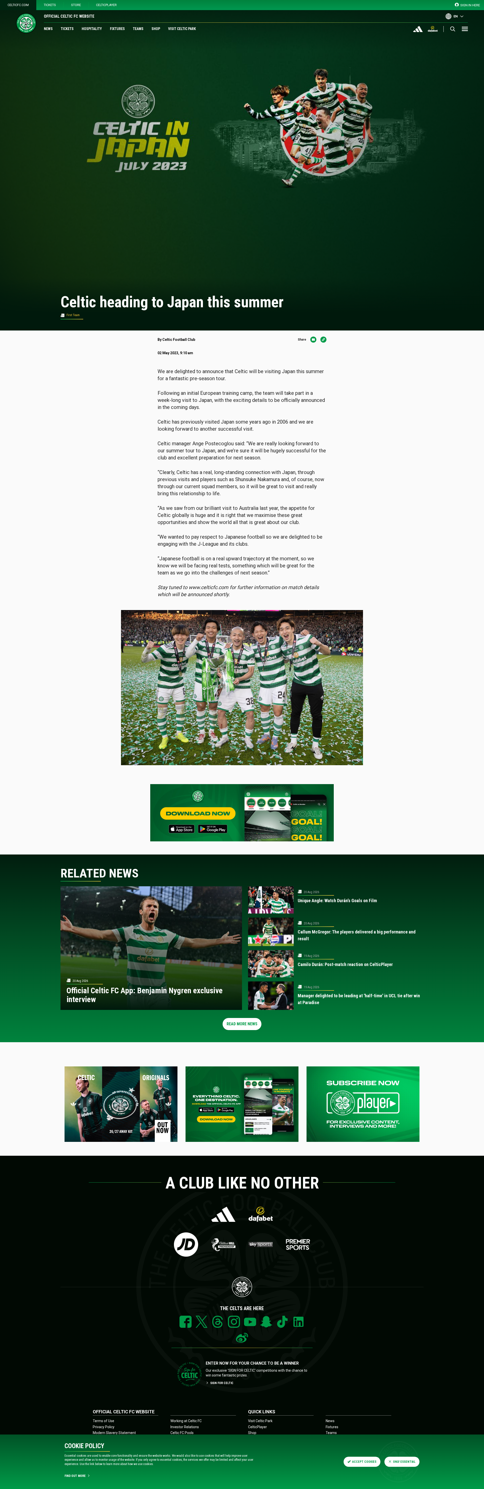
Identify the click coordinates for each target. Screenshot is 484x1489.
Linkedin (298, 1322)
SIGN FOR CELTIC (221, 1383)
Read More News (242, 1024)
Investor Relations (184, 1427)
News (48, 29)
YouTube (250, 1322)
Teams (138, 29)
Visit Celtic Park (182, 29)
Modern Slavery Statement (114, 1433)
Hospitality (92, 29)
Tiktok (282, 1322)
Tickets (50, 5)
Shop (156, 29)
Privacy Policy (103, 1427)
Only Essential (404, 1462)
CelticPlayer (106, 5)
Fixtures (117, 29)
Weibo (242, 1338)
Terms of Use (103, 1421)
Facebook (185, 1322)
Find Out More (75, 1476)
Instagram (234, 1322)
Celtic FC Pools (182, 1433)
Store (76, 5)
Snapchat (266, 1322)
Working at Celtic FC (186, 1421)
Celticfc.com (18, 5)
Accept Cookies (364, 1462)
